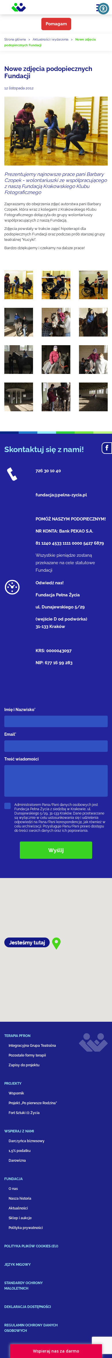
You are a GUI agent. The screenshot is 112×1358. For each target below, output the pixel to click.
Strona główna (15, 39)
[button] (37, 1038)
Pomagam (56, 23)
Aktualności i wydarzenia (50, 39)
